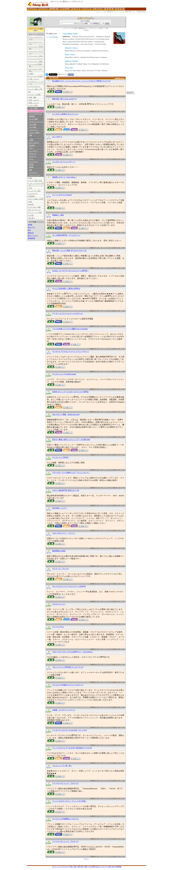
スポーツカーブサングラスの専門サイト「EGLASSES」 (73, 652)
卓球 (30, 135)
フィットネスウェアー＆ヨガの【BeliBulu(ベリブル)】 (72, 748)
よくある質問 (91, 866)
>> (88, 30)
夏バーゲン (31, 227)
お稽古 (31, 73)
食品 (30, 201)
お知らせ (98, 866)
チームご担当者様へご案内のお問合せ (66, 288)
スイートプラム (58, 627)
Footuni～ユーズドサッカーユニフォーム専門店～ (70, 271)
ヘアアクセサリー (34, 86)
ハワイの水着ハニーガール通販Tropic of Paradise (70, 329)
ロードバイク (33, 172)
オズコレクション (58, 604)
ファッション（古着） (36, 56)
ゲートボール (33, 162)
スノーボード (33, 151)
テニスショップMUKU (60, 457)
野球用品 (32, 116)
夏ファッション (33, 235)
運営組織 (118, 866)
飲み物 (31, 204)
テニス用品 (32, 127)
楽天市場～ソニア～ (59, 508)
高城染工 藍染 (58, 215)
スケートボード (34, 143)
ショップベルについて (63, 866)
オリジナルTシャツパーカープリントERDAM (69, 586)
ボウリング (32, 153)
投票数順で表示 (119, 78)
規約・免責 (84, 866)
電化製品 (32, 196)
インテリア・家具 (34, 191)
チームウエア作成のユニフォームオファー (68, 685)
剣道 (30, 170)
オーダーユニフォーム (36, 122)
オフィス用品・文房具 (36, 199)
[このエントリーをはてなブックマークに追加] (47, 75)
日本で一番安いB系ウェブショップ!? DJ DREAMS (71, 439)
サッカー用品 (33, 119)
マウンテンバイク (34, 175)
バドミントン (33, 130)
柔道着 (31, 167)
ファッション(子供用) (36, 76)
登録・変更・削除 (75, 866)
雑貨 (30, 178)
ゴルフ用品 (32, 124)
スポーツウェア (34, 111)
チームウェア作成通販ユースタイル (65, 819)
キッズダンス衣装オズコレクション (65, 114)
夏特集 (30, 224)
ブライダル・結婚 (34, 207)
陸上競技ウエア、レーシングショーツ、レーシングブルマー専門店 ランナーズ (81, 81)
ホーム (54, 866)
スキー (31, 148)
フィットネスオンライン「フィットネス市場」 (69, 801)
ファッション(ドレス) (36, 59)
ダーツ (31, 159)
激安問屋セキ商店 (58, 551)
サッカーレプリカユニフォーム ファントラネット (70, 351)
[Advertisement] (70, 15)
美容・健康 (32, 97)
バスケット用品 (34, 132)
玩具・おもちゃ (34, 100)
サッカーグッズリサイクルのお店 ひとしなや (69, 730)
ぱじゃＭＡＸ (57, 137)
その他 (31, 215)
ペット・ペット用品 (35, 212)
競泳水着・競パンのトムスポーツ (64, 99)
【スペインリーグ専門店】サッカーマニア (68, 667)
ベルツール (104, 866)
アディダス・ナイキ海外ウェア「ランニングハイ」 (71, 473)
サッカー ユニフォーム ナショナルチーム (67, 313)
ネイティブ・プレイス (60, 569)
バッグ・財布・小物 (35, 89)
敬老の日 (31, 233)
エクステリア (33, 193)
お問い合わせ (112, 866)
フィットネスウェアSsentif (62, 195)
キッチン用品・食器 (35, 181)
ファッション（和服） (36, 61)
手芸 (30, 188)
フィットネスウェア (35, 113)
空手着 (31, 164)
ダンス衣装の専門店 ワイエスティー (66, 235)
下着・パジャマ (34, 79)
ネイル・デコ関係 (34, 94)
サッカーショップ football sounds (64, 374)
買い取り (32, 218)
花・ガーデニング (34, 210)
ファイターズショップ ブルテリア (65, 783)
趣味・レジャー (34, 103)
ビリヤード (32, 156)
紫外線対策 (31, 238)
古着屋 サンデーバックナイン (63, 710)
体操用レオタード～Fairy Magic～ (64, 177)
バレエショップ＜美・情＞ (62, 766)
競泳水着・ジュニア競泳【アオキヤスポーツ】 (69, 250)
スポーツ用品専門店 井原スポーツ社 (65, 490)
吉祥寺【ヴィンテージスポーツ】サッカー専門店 (70, 392)
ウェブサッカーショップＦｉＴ (63, 162)
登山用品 (32, 145)
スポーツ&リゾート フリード (63, 533)
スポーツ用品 (33, 105)
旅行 (29, 230)
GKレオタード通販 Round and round (65, 414)
